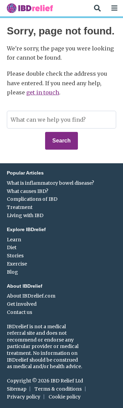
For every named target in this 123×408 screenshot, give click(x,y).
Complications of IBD (32, 199)
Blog (12, 272)
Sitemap (16, 389)
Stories (15, 256)
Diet (11, 247)
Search (61, 140)
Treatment (19, 207)
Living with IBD (25, 215)
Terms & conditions (58, 389)
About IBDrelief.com (31, 296)
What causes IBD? (27, 191)
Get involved (22, 304)
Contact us (19, 312)
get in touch (42, 92)
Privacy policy (23, 396)
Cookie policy (65, 396)
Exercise (17, 264)
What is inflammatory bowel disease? (50, 183)
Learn (14, 240)
